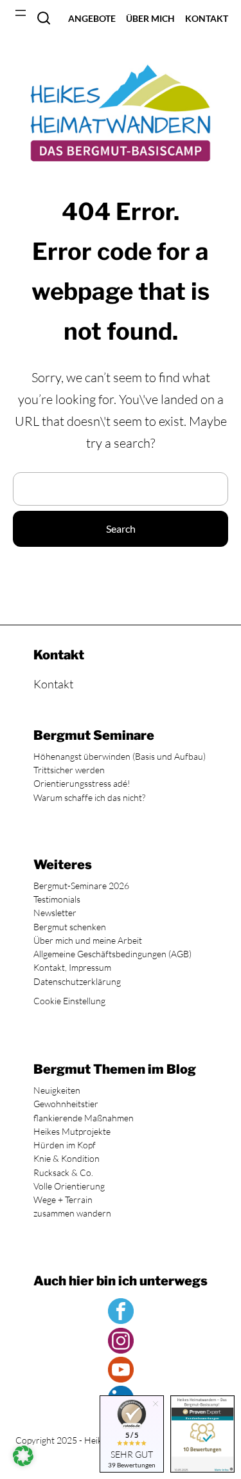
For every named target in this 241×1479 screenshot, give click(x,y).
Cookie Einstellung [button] (69, 1000)
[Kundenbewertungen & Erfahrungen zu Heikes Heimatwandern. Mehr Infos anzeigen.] (202, 1435)
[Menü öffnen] (20, 13)
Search (44, 18)
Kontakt (53, 684)
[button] (23, 1456)
